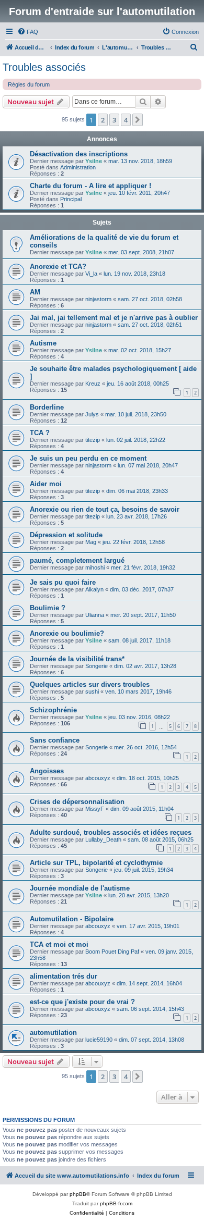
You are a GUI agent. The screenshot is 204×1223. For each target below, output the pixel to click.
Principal (71, 199)
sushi (92, 691)
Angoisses (47, 771)
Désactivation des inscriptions (79, 154)
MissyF (94, 809)
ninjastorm (98, 299)
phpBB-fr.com (116, 1203)
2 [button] (103, 120)
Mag (90, 542)
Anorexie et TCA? (58, 266)
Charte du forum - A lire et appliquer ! (90, 186)
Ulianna (94, 615)
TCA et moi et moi (59, 944)
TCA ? (40, 433)
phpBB (78, 1194)
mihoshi (95, 567)
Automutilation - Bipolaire (72, 919)
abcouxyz (97, 778)
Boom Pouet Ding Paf (112, 951)
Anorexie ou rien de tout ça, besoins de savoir (104, 509)
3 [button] (114, 120)
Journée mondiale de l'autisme (80, 888)
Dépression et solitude (66, 535)
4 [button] (126, 120)
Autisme (43, 343)
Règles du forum (29, 84)
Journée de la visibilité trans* (77, 659)
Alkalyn (94, 589)
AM (35, 292)
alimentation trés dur (63, 976)
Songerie (96, 666)
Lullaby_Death (103, 839)
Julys (92, 414)
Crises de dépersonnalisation (77, 802)
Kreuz (92, 383)
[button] (137, 120)
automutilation (53, 1032)
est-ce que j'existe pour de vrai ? (82, 1002)
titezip (92, 440)
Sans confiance (55, 740)
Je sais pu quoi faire (63, 582)
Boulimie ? (47, 608)
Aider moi (46, 484)
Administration (78, 167)
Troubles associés (44, 67)
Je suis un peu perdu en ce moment (88, 458)
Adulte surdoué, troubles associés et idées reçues (110, 832)
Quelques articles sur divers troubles (90, 684)
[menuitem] (27, 32)
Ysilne (93, 161)
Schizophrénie (53, 710)
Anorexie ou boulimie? (67, 633)
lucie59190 (98, 1039)
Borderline (47, 407)
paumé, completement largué (77, 560)
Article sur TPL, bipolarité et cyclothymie (96, 863)
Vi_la (91, 273)
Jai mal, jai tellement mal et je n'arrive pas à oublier (114, 318)
